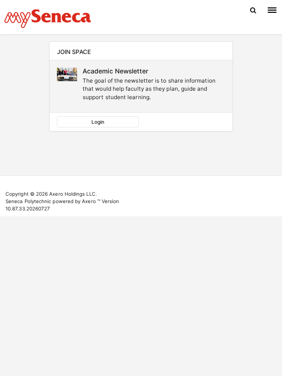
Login (97, 122)
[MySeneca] (48, 17)
